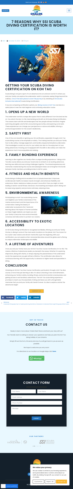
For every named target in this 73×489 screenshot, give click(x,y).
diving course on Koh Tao (46, 105)
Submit (36, 418)
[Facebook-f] (29, 474)
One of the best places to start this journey (27, 99)
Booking (6, 10)
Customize (38, 481)
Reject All (50, 481)
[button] (8, 298)
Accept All (61, 481)
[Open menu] (69, 10)
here (54, 351)
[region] (49, 474)
